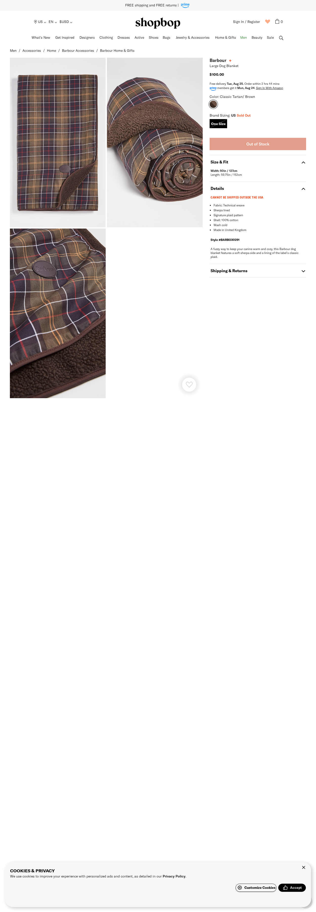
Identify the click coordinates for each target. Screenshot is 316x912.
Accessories (31, 50)
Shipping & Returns (229, 270)
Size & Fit (219, 162)
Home (51, 50)
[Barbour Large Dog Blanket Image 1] (155, 142)
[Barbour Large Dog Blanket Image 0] (58, 142)
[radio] (218, 123)
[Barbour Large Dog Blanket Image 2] (58, 313)
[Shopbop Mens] (158, 23)
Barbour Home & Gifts (117, 50)
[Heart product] (189, 384)
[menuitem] (40, 21)
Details (217, 188)
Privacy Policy (174, 876)
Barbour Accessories (78, 50)
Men (13, 50)
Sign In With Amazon (269, 87)
